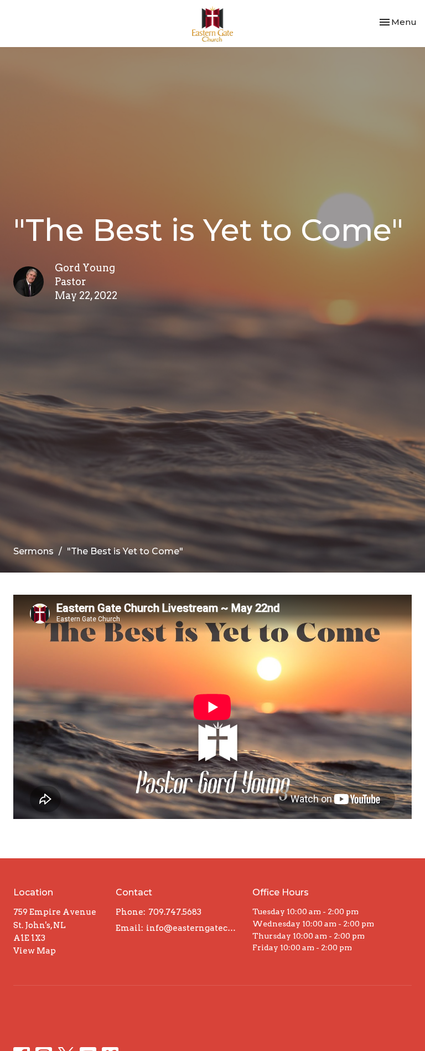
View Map (34, 951)
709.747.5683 (174, 912)
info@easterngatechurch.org (193, 928)
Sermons (33, 551)
